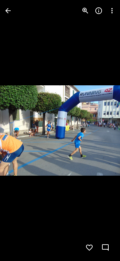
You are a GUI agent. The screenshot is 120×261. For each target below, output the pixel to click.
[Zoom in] (85, 10)
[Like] (89, 248)
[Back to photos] (8, 11)
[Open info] (98, 10)
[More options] (112, 10)
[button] (18, 130)
